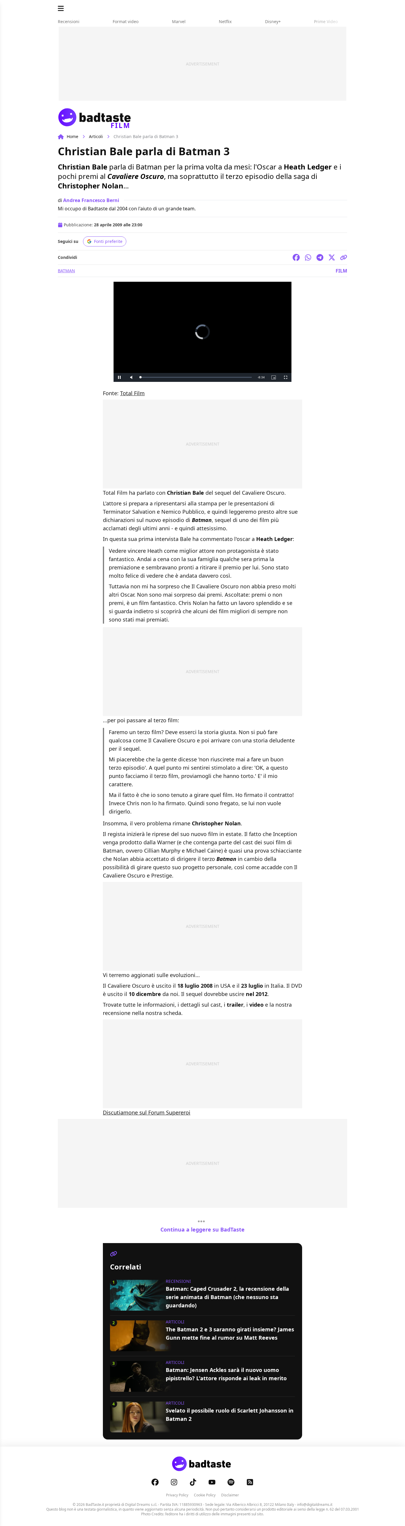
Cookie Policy (205, 1495)
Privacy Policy (177, 1495)
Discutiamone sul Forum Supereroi (146, 1112)
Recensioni (178, 1281)
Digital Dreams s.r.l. (141, 1504)
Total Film (132, 393)
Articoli (96, 136)
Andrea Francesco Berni (91, 200)
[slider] (196, 377)
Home (72, 136)
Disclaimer (230, 1495)
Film (341, 271)
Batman (66, 270)
